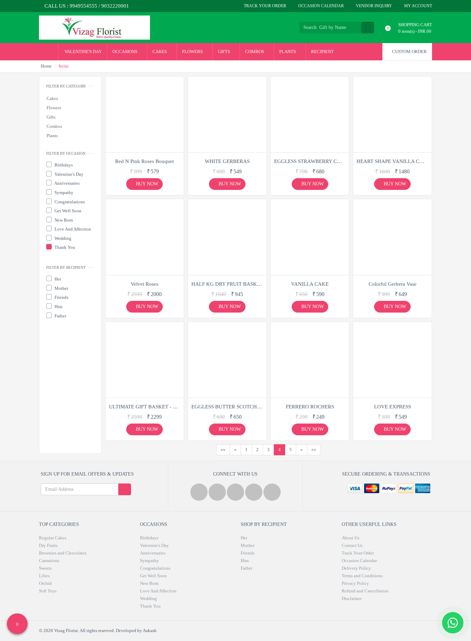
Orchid (45, 583)
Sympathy (63, 192)
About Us (350, 537)
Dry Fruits (48, 545)
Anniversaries (66, 183)
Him (57, 306)
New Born (63, 220)
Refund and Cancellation (365, 590)
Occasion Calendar (320, 5)
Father (59, 315)
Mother (60, 288)
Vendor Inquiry (373, 5)
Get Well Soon (67, 210)
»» (313, 449)
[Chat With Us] (452, 622)
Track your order (264, 5)
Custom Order (409, 51)
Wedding (62, 238)
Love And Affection (72, 229)
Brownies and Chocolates (63, 553)
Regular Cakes (52, 537)
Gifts (224, 51)
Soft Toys (48, 590)
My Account (417, 5)
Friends (60, 297)
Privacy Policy (355, 583)
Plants (288, 51)
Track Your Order (358, 553)
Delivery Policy (356, 568)
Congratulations (69, 201)
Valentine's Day (82, 51)
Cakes (160, 51)
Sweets (45, 568)
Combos (255, 51)
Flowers (193, 51)
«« (223, 449)
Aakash (150, 630)
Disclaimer (352, 598)
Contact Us (352, 545)
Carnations (49, 560)
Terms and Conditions (362, 575)
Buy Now (146, 183)
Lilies (44, 575)
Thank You (64, 247)
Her (57, 279)
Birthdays (63, 164)
